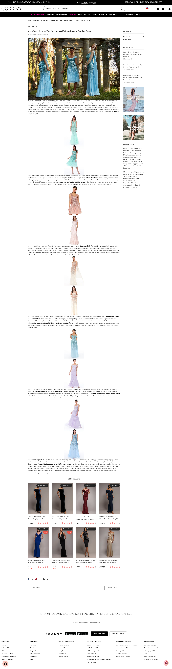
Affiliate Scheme (35, 654)
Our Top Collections (66, 642)
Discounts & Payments (123, 642)
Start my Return (92, 662)
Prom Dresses (63, 654)
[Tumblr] (40, 579)
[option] (28, 2)
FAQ (2, 651)
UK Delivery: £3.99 (93, 648)
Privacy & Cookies (7, 654)
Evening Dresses (64, 645)
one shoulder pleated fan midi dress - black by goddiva (86, 561)
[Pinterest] (36, 579)
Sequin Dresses (63, 656)
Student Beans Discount (123, 656)
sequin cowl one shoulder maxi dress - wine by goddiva (86, 518)
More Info (34, 642)
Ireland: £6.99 (91, 654)
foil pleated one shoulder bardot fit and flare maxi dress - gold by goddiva (108, 562)
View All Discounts (121, 654)
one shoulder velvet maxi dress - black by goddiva (60, 518)
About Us (33, 645)
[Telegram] (44, 579)
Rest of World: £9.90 (93, 656)
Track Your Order (99, 633)
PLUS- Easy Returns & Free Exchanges (99, 659)
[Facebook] (29, 579)
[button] (86, 2)
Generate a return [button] (118, 633)
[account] (170, 9)
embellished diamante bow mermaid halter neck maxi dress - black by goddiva (61, 562)
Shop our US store (149, 656)
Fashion (36, 21)
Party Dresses (63, 651)
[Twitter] (32, 579)
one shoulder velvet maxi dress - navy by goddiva (36, 518)
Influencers (33, 656)
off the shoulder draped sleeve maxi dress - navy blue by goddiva (109, 518)
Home (29, 21)
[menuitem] (133, 36)
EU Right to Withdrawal (151, 659)
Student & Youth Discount (124, 648)
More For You (149, 642)
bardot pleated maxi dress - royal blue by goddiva (37, 562)
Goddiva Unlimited (93, 645)
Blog (145, 654)
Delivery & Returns (7, 648)
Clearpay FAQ (120, 651)
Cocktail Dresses (64, 648)
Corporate (33, 651)
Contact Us (4, 645)
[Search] (84, 8)
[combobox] (81, 8)
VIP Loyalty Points (149, 651)
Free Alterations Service (151, 648)
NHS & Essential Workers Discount (126, 645)
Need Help (5, 642)
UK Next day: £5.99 (93, 651)
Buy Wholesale (34, 648)
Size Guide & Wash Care (8, 656)
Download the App (150, 645)
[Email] (47, 579)
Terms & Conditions (7, 659)
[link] (133, 99)
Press (31, 659)
